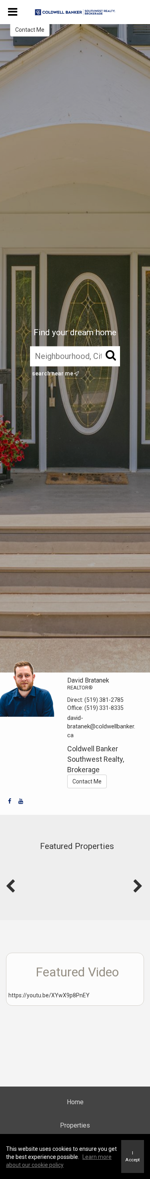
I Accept (132, 1156)
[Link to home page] (75, 12)
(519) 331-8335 (104, 708)
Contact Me (29, 30)
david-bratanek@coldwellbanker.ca (101, 726)
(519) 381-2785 (104, 700)
